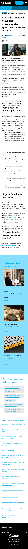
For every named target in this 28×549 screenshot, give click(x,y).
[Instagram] (14, 544)
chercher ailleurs (13, 217)
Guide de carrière (6, 7)
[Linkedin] (13, 544)
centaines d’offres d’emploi (9, 245)
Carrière (4, 12)
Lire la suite (6, 300)
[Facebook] (11, 544)
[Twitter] (10, 544)
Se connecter (19, 2)
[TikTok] (16, 544)
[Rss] (17, 544)
